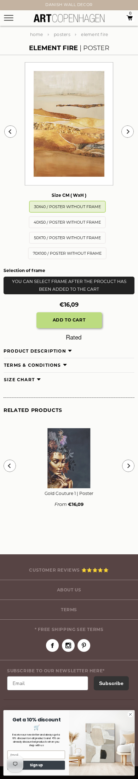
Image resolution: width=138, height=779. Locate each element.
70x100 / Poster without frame (67, 253)
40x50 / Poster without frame (67, 222)
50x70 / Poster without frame (67, 237)
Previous (10, 131)
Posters (62, 34)
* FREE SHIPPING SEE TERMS (69, 629)
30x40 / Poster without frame (67, 206)
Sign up (36, 765)
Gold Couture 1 (69, 493)
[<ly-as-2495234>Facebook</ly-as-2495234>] (52, 645)
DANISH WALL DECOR (68, 4)
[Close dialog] (130, 715)
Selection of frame (24, 270)
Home (36, 34)
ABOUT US (69, 589)
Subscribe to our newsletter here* (56, 670)
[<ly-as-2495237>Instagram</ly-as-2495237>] (68, 645)
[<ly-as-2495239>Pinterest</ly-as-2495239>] (83, 645)
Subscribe (111, 683)
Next (7, 6)
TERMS (69, 609)
